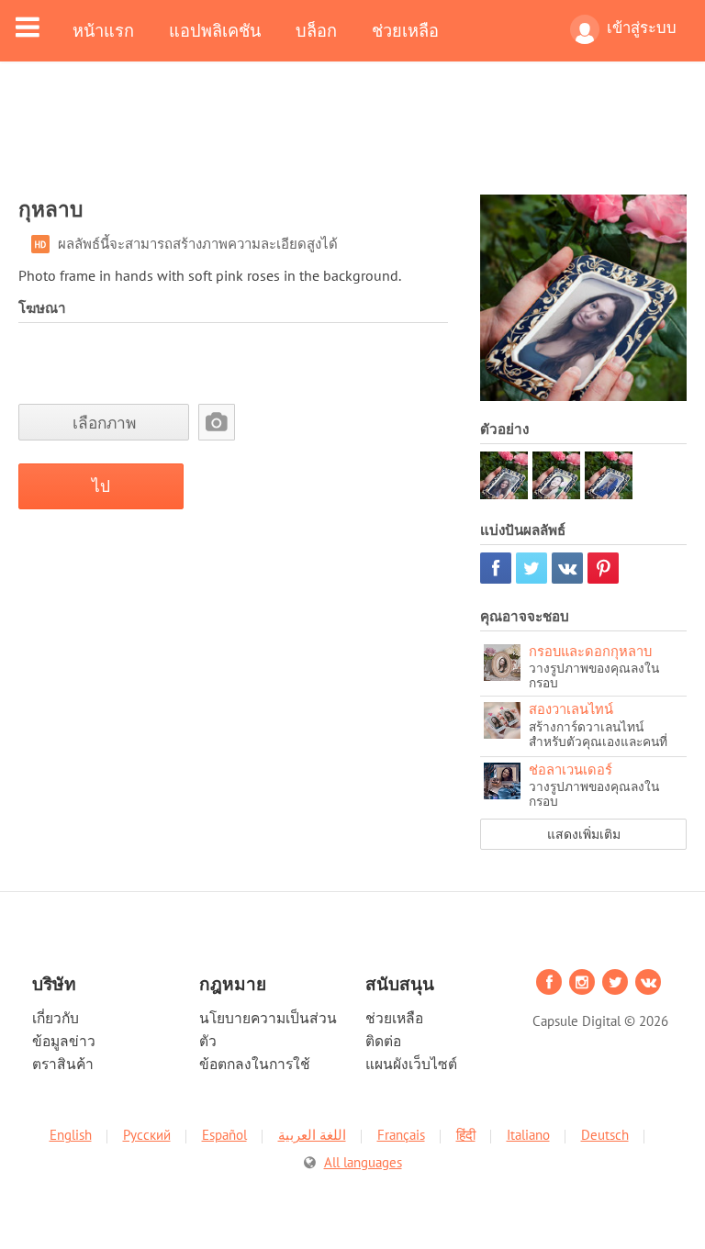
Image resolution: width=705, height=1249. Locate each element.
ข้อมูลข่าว (63, 1041)
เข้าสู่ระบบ (642, 27)
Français (401, 1134)
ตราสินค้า (63, 1063)
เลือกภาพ (104, 422)
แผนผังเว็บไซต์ (411, 1063)
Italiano (528, 1134)
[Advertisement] (352, 139)
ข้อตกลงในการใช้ (254, 1063)
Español (224, 1134)
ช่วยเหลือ (405, 30)
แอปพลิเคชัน (215, 30)
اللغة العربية (312, 1134)
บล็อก (316, 30)
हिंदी (466, 1134)
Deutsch (605, 1134)
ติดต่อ (383, 1041)
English (71, 1134)
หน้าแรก (103, 30)
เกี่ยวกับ (55, 1018)
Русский (147, 1134)
